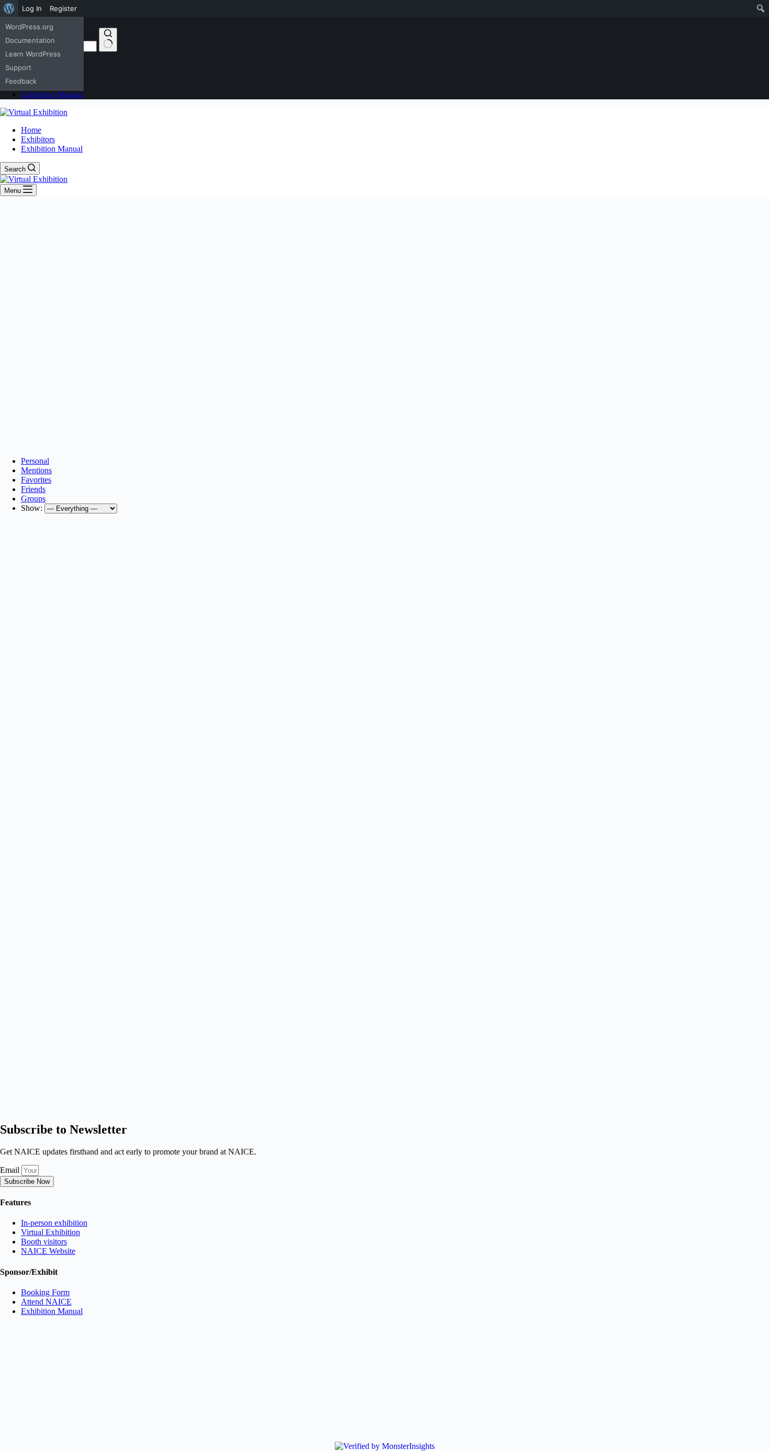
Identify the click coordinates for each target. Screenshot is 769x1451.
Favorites (36, 479)
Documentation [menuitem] (30, 40)
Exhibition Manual (52, 148)
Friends (33, 489)
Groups (33, 498)
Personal (35, 460)
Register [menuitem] (63, 8)
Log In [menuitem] (32, 8)
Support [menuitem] (18, 67)
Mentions (36, 470)
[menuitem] (9, 8)
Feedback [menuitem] (21, 81)
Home (31, 129)
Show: (31, 508)
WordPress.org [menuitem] (29, 26)
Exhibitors (38, 139)
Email (10, 1170)
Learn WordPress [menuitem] (33, 54)
